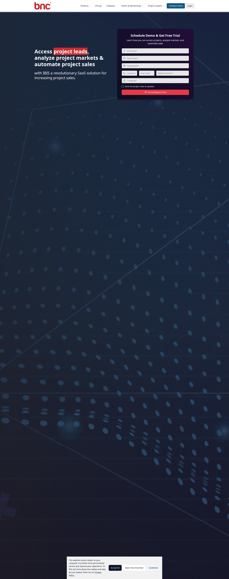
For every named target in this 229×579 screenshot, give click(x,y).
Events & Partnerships (131, 6)
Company (110, 6)
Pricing (98, 6)
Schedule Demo (176, 6)
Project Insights (155, 6)
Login (190, 6)
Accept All (115, 568)
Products (84, 6)
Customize (153, 568)
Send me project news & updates (139, 86)
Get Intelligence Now (157, 92)
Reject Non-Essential (134, 568)
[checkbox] (123, 86)
